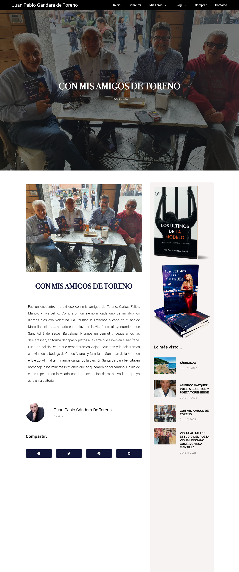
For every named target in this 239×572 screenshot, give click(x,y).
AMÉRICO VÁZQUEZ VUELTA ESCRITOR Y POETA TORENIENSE (194, 389)
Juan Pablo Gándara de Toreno (45, 5)
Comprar (201, 5)
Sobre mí (135, 5)
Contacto (221, 5)
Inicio (116, 5)
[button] (39, 453)
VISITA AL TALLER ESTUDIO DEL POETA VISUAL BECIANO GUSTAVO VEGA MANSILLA (194, 440)
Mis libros (155, 5)
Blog (179, 5)
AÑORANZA (188, 363)
